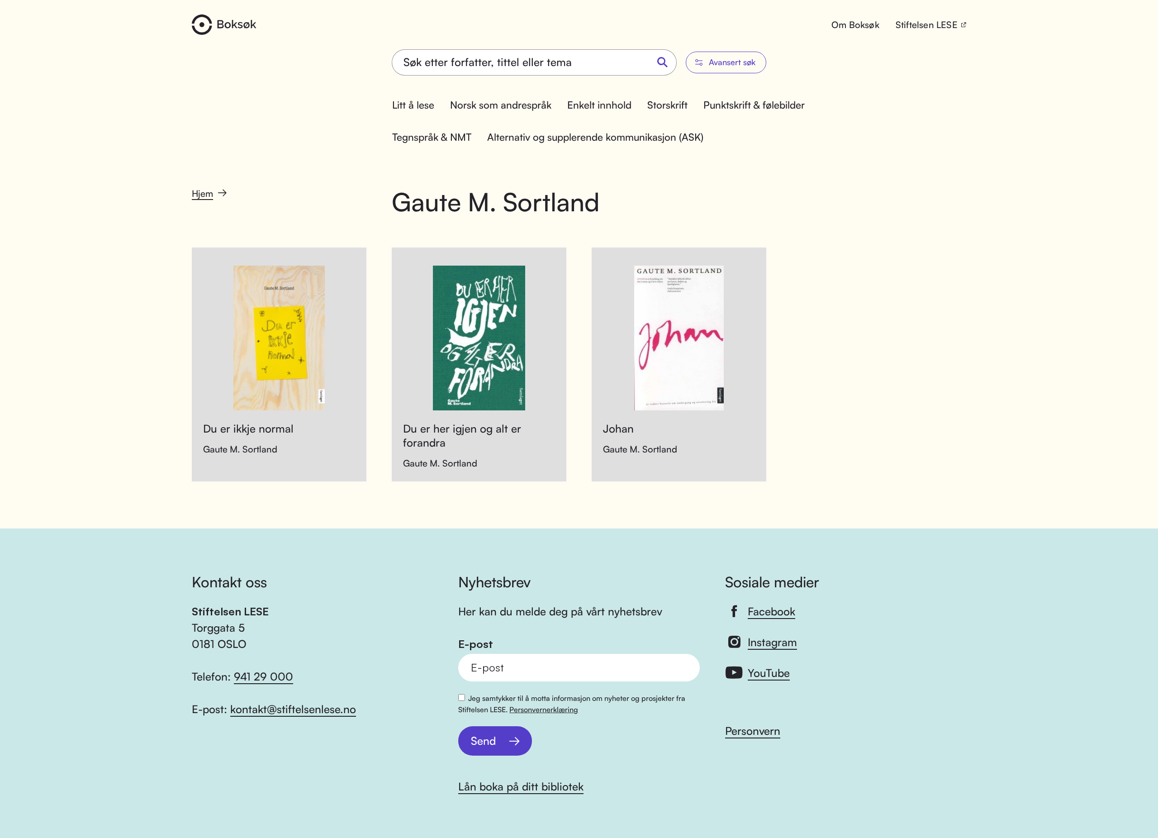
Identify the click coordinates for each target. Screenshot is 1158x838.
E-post (475, 644)
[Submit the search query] (663, 62)
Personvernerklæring (543, 709)
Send (483, 741)
